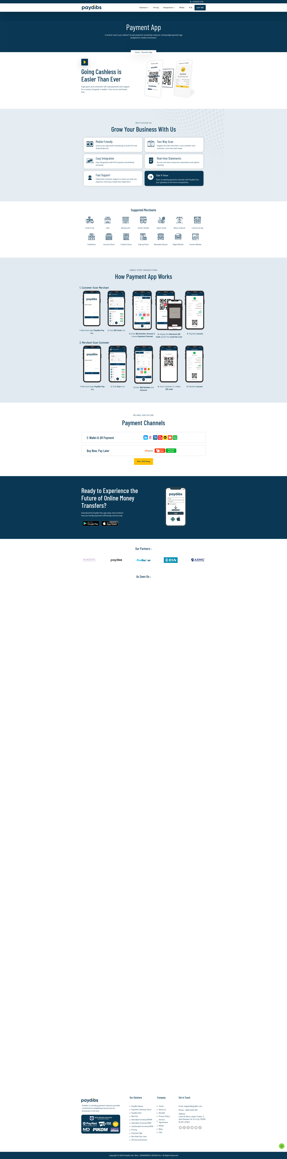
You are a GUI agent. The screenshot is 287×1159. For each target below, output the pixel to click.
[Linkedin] (192, 1127)
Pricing (156, 7)
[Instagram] (188, 1127)
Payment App (146, 52)
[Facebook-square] (180, 1127)
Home (137, 52)
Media (181, 7)
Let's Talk (200, 7)
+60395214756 (197, 1)
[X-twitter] (184, 1127)
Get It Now (162, 175)
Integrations (168, 7)
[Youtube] (196, 1127)
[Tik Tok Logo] (200, 1127)
